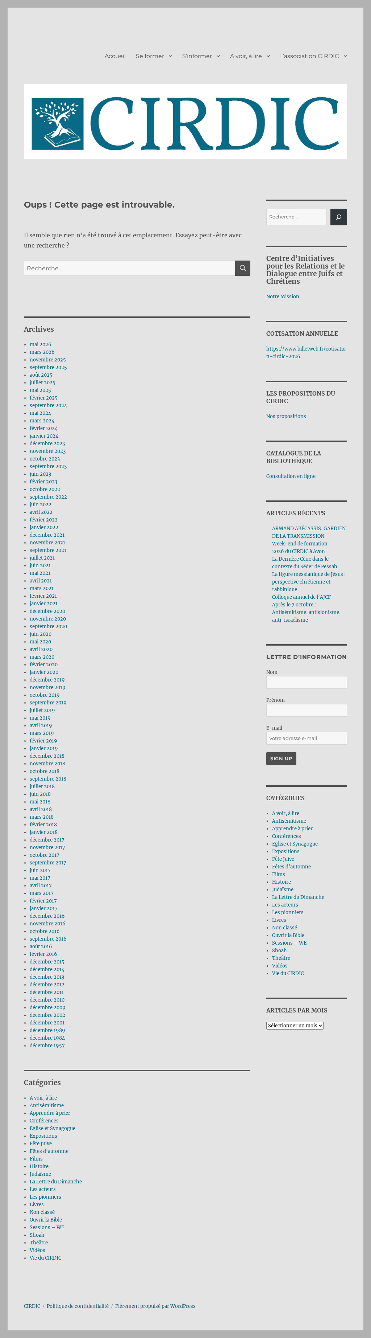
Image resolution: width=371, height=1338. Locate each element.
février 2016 (43, 954)
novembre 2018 (47, 764)
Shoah (37, 1235)
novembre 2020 (48, 619)
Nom (272, 672)
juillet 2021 (42, 558)
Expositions (43, 1136)
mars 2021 (42, 588)
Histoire (39, 1166)
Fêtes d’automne (49, 1151)
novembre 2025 (48, 360)
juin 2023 (40, 474)
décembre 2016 (47, 916)
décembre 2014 (47, 969)
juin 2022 (40, 505)
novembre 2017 (47, 847)
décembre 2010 (47, 1000)
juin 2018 (40, 794)
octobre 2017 (44, 855)
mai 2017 (40, 878)
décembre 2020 (47, 611)
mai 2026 (40, 344)
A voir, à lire (246, 56)
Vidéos (37, 1250)
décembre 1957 (47, 1046)
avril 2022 (41, 512)
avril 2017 (41, 886)
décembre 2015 (47, 962)
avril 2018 (41, 809)
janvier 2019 (44, 748)
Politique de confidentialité (78, 1306)
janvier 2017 (44, 908)
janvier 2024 (44, 436)
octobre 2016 (45, 931)
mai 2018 (40, 802)
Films (36, 1159)
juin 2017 (40, 870)
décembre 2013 (47, 977)
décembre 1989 (47, 1030)
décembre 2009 (48, 1007)
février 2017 (43, 901)
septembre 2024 (48, 405)
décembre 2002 (47, 1015)
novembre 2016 (48, 924)
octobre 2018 (44, 771)
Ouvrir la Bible (46, 1220)
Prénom (275, 700)
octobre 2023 (45, 459)
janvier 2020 (44, 672)
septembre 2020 (48, 626)
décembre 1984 (47, 1038)
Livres (37, 1205)
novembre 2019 (48, 687)
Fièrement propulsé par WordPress (155, 1306)
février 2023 (43, 482)
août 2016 (41, 947)
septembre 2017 (48, 863)
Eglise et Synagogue (52, 1128)
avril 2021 (41, 581)
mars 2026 (42, 352)
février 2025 (44, 398)
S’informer (197, 56)
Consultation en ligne (291, 476)
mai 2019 (40, 718)
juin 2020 (40, 634)
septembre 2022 (48, 497)
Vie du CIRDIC (45, 1258)
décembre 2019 (47, 680)
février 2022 (44, 520)
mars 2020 (42, 657)
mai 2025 (40, 390)
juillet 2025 (42, 383)
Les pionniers (45, 1197)
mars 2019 (42, 733)
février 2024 (44, 428)
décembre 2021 (47, 535)
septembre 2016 (48, 939)
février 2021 (43, 596)
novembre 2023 (48, 451)
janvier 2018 (44, 832)
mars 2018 (42, 817)
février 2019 (43, 741)
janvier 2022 (44, 527)
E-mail (274, 728)
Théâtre (39, 1243)
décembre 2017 (47, 840)
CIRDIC (32, 1306)
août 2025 (41, 375)
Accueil (115, 56)
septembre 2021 (48, 550)
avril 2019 (41, 726)
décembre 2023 (47, 444)
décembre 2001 (47, 1023)
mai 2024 (40, 413)
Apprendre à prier (50, 1113)
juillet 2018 (42, 786)
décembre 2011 (47, 992)
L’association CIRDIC (309, 56)
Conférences (44, 1121)
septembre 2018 (48, 779)
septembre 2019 (48, 703)
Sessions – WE (47, 1227)
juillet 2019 (42, 710)
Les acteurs (43, 1189)
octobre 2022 (45, 489)
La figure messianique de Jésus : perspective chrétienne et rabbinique (309, 582)
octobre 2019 (45, 695)
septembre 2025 (48, 367)
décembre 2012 (47, 985)
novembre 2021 (47, 543)
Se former (150, 56)
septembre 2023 (48, 466)
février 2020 (44, 665)
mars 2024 (42, 421)
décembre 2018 (47, 756)
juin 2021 (40, 565)
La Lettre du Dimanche (56, 1182)
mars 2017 (42, 893)
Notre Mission (282, 297)
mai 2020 (40, 642)
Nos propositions (286, 416)
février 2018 (43, 825)
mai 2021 (40, 573)
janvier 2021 (44, 604)
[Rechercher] (338, 217)
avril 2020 (41, 649)
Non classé (42, 1212)
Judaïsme (40, 1174)
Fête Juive (41, 1144)
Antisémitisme (47, 1105)
